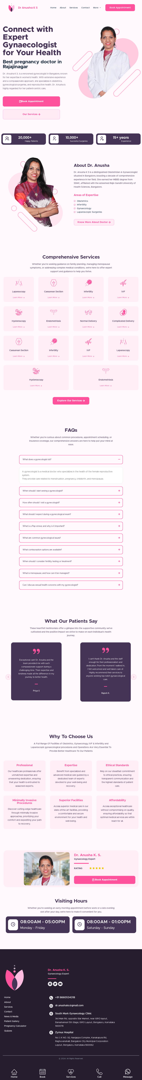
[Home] (14, 1072)
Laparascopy (18, 292)
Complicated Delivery (123, 321)
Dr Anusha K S (28, 8)
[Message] (128, 1072)
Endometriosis (53, 321)
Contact (85, 7)
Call (99, 1077)
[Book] (43, 1072)
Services (73, 7)
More (95, 7)
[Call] (99, 1072)
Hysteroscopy (19, 321)
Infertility (88, 292)
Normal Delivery (88, 321)
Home (53, 7)
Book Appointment (120, 7)
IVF (123, 292)
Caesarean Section (53, 292)
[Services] (71, 1072)
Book (42, 1077)
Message (128, 1077)
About (63, 7)
